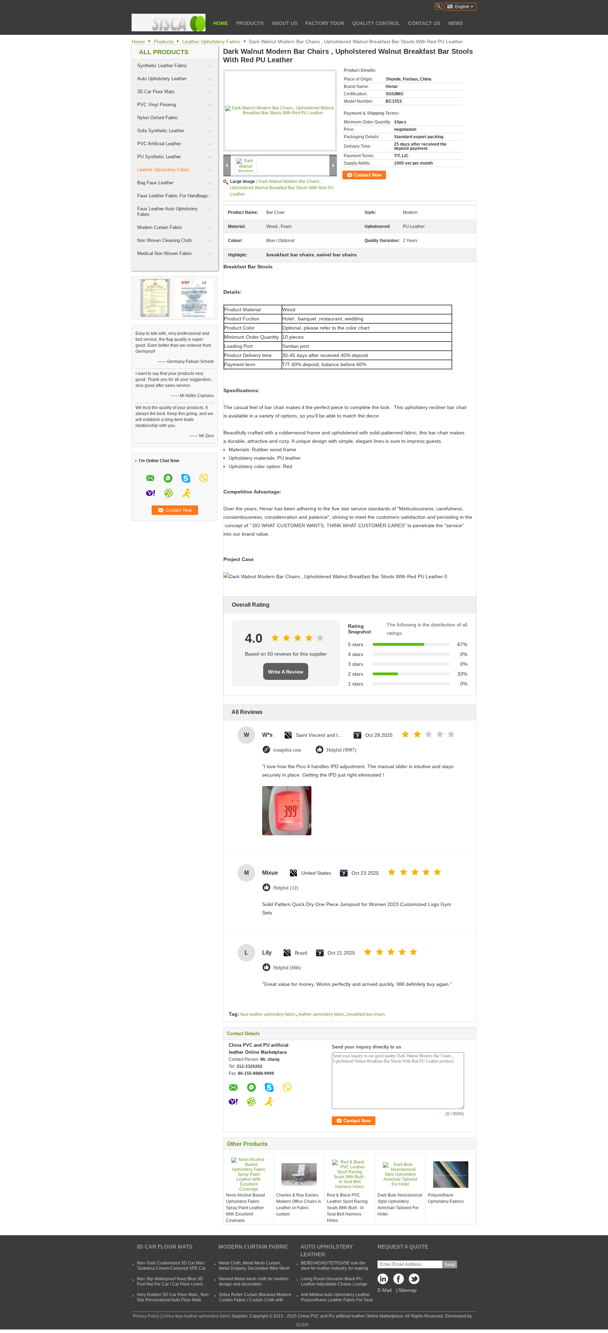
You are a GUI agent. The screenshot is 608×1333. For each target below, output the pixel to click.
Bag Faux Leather (155, 182)
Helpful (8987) (341, 750)
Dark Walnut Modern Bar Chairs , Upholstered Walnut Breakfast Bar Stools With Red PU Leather (282, 188)
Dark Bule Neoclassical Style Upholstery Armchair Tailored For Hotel (400, 1205)
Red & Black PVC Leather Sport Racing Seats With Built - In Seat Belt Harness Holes (347, 1208)
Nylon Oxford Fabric (157, 117)
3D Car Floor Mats (156, 91)
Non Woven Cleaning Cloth (164, 240)
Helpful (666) (287, 967)
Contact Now (367, 175)
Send (449, 1264)
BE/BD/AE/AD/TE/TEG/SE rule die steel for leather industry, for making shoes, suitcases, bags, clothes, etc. (335, 1268)
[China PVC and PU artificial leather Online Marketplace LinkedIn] (385, 1281)
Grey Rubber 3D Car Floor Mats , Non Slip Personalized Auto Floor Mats (173, 1297)
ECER (302, 1324)
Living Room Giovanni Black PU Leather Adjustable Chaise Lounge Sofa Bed (334, 1284)
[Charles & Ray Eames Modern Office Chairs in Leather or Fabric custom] (299, 1174)
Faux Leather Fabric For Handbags (172, 195)
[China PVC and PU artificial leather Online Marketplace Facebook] (399, 1281)
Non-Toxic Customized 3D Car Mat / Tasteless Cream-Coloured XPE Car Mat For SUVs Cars (171, 1268)
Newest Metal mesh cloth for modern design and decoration (254, 1281)
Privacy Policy (146, 1316)
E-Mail (385, 1290)
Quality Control (376, 23)
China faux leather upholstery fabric (196, 1316)
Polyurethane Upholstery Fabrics (446, 1198)
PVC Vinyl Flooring (156, 104)
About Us (284, 23)
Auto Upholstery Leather (161, 78)
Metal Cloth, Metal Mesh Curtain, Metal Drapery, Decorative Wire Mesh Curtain (254, 1268)
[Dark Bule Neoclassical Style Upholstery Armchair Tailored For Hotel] (400, 1174)
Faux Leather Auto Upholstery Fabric (167, 211)
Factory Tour (324, 23)
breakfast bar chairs (366, 1014)
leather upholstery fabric (321, 1014)
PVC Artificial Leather (159, 143)
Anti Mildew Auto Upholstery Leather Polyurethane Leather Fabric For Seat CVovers (337, 1300)
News (455, 23)
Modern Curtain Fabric (159, 227)
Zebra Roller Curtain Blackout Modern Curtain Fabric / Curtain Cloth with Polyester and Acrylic (255, 1300)
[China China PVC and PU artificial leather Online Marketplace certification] (155, 297)
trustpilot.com (287, 750)
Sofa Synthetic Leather (160, 130)
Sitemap (407, 1290)
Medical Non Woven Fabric (164, 253)
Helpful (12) (285, 888)
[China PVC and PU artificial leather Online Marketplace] (168, 22)
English (462, 6)
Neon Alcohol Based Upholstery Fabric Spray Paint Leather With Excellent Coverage (245, 1208)
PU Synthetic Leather (159, 156)
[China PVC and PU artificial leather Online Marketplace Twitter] (413, 1281)
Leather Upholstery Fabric (211, 41)
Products (250, 23)
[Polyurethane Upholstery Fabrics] (450, 1174)
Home (220, 23)
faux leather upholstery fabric (268, 1014)
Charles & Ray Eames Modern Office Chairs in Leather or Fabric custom (298, 1205)
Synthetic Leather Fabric (162, 65)
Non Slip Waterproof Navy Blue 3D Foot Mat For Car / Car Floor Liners (170, 1281)
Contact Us (424, 23)
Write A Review (285, 672)
